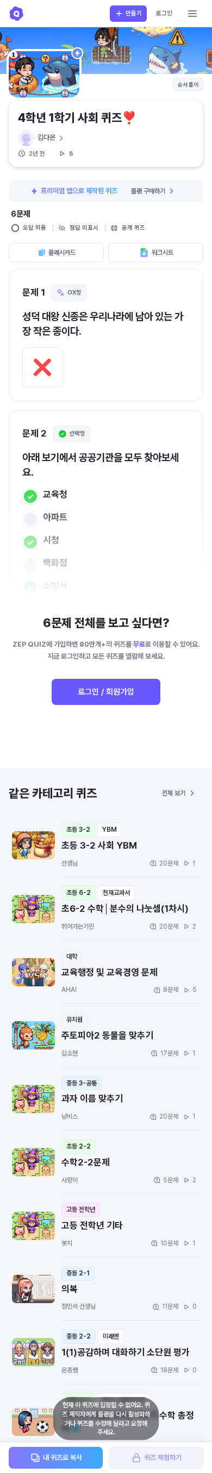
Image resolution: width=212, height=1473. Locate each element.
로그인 (164, 13)
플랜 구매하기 (148, 191)
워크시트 (162, 252)
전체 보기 (173, 793)
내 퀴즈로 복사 (62, 1457)
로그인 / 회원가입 (106, 692)
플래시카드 (62, 252)
